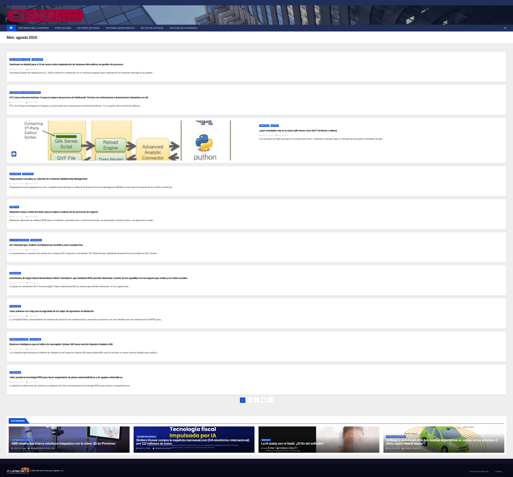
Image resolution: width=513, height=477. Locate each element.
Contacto (498, 471)
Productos (264, 125)
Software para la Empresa (34, 28)
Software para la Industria (22, 440)
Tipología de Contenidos (183, 28)
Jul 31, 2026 (394, 448)
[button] (505, 28)
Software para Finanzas (146, 436)
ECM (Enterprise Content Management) (25, 92)
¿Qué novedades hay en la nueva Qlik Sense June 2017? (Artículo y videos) (298, 130)
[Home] (11, 28)
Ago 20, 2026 (20, 448)
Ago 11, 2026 (144, 448)
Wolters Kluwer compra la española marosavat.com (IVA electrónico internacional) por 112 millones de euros (192, 441)
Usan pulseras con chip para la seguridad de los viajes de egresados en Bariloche (51, 311)
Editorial (33, 69)
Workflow (14, 207)
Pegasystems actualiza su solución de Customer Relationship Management (48, 179)
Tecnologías (37, 59)
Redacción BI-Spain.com (42, 448)
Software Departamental (120, 28)
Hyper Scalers (63, 28)
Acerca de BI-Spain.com (478, 471)
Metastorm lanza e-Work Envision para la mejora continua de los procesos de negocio (53, 212)
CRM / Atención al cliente (20, 59)
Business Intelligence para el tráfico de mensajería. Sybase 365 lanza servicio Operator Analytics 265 (61, 344)
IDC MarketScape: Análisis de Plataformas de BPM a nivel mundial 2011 (46, 245)
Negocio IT (266, 440)
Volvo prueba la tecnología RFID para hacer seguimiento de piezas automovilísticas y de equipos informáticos (66, 377)
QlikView (274, 125)
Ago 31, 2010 (18, 69)
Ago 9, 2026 (268, 448)
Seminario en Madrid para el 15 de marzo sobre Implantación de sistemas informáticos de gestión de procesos (66, 64)
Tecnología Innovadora (396, 436)
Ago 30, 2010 (267, 135)
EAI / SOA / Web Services (19, 240)
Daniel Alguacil (163, 448)
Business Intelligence (19, 339)
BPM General (15, 174)
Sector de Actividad (152, 28)
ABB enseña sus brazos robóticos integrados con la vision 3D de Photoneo (63, 443)
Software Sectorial (88, 28)
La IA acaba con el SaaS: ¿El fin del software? (292, 443)
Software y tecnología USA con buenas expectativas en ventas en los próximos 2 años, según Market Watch (441, 441)
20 (263, 400)
